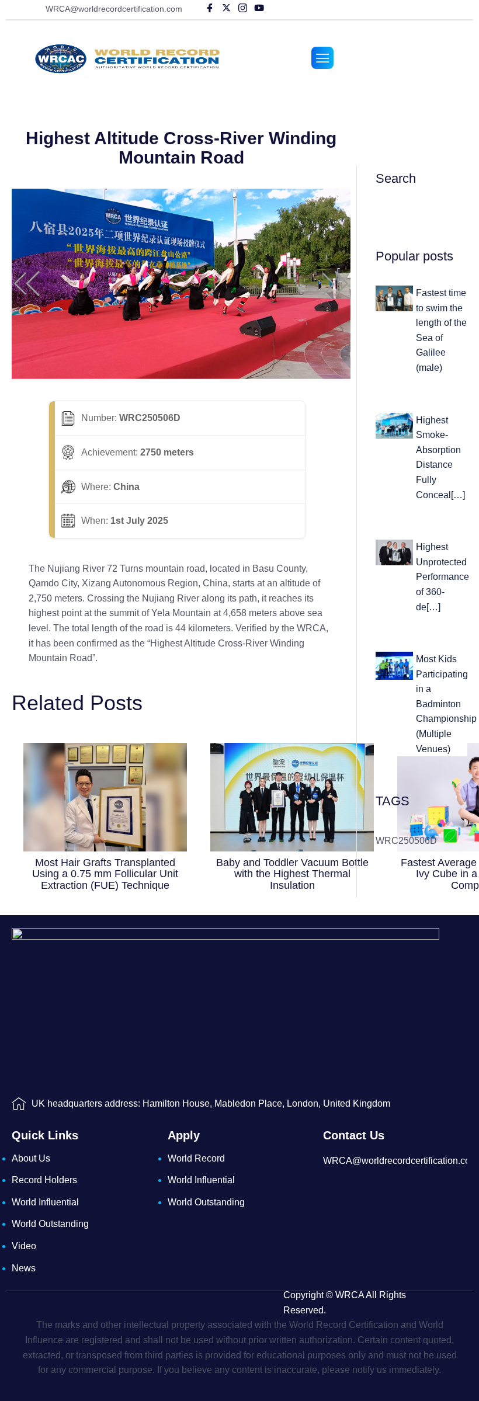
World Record (196, 1158)
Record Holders (44, 1180)
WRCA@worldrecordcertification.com (114, 8)
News (24, 1268)
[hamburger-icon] (322, 58)
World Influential (45, 1202)
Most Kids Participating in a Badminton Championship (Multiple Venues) (446, 704)
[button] (27, 284)
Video (24, 1246)
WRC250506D (406, 841)
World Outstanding (50, 1224)
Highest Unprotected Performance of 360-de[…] (442, 576)
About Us (31, 1158)
